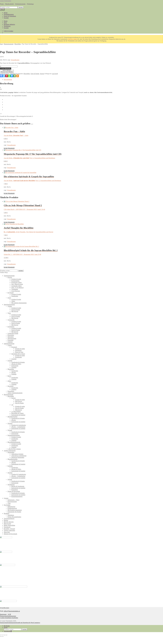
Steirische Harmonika (17, 457)
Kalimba (10, 466)
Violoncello (11, 320)
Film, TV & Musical (17, 287)
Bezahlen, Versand (9, 529)
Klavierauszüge (12, 501)
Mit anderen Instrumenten (19, 303)
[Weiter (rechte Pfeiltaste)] (2, 636)
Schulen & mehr (16, 279)
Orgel (9, 298)
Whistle (10, 430)
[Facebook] (1, 76)
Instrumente (14, 365)
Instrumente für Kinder (14, 512)
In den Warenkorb (5, 68)
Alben (13, 301)
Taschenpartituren (9, 518)
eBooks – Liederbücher (18, 427)
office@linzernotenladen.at (12, 611)
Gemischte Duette (13, 333)
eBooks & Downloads (10, 534)
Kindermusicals (12, 508)
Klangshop (14, 489)
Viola (9, 313)
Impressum (3, 614)
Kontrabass (11, 326)
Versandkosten (15, 60)
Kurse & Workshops (10, 16)
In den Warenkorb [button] (9, 148)
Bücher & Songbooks (17, 486)
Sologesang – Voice (13, 500)
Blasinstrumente (8, 44)
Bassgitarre (11, 391)
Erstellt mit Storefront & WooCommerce (28, 622)
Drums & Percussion (14, 491)
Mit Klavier (14, 311)
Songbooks (14, 296)
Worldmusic (11, 484)
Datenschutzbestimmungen (8, 616)
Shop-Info (7, 532)
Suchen (21, 7)
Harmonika (11, 452)
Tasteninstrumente (9, 275)
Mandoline (11, 369)
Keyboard (10, 292)
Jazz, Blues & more (17, 284)
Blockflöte (18, 44)
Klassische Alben (16, 282)
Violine (10, 306)
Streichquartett (12, 338)
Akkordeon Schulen (17, 454)
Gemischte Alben (16, 286)
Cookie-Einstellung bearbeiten (9, 618)
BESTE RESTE (9, 522)
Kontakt (6, 18)
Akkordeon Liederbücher (18, 455)
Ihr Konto (7, 626)
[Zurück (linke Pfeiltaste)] (1, 636)
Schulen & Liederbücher (18, 425)
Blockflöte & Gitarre (17, 413)
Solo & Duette (35, 73)
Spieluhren (11, 515)
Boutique (6, 513)
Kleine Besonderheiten (14, 517)
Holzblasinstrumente (14, 435)
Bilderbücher (11, 506)
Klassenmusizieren (16, 496)
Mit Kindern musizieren (15, 510)
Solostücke (18, 350)
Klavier (10, 277)
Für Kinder (7, 505)
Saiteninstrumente (9, 343)
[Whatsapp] (9, 76)
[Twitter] (4, 76)
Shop (5, 22)
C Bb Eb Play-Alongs (14, 449)
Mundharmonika (12, 416)
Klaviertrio (11, 335)
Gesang (6, 498)
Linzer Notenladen (5, 1)
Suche (5, 627)
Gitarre (10, 345)
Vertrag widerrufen (9, 530)
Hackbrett (10, 386)
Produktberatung (9, 14)
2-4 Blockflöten (16, 411)
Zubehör (10, 342)
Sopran (42, 73)
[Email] (14, 76)
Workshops (7, 26)
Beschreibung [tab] (8, 79)
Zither (9, 381)
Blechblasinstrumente (14, 442)
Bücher (6, 520)
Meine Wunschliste (9, 525)
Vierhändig (14, 289)
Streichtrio (11, 337)
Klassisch (14, 347)
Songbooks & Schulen (18, 362)
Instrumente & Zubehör (18, 415)
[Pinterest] (6, 76)
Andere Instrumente (10, 450)
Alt (12, 405)
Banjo (9, 376)
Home (5, 12)
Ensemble (10, 340)
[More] (17, 76)
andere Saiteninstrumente (15, 393)
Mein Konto (7, 523)
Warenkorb (7, 527)
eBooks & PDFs (16, 364)
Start (1, 44)
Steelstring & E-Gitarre (18, 354)
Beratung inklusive (9, 24)
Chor (9, 503)
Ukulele (10, 360)
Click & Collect (72, 39)
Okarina (10, 423)
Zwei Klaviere (15, 291)
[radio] (83, 99)
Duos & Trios (19, 352)
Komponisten (15, 281)
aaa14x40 (55, 73)
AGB (9, 614)
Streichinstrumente (9, 304)
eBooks (13, 372)
